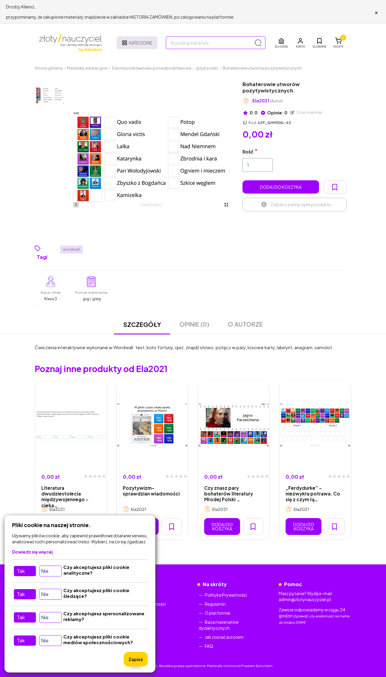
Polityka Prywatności (226, 595)
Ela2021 (267, 100)
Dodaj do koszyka (281, 187)
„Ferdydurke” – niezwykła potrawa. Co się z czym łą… (313, 493)
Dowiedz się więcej (32, 551)
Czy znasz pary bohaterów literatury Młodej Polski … (228, 493)
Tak (21, 571)
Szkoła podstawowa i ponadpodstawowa (151, 68)
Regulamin (215, 604)
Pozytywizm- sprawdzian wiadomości (151, 490)
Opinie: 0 (277, 112)
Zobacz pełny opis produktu (300, 204)
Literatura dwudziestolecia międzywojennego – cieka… (64, 496)
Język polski (207, 68)
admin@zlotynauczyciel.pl (305, 599)
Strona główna (48, 68)
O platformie (217, 613)
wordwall (71, 249)
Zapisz (135, 659)
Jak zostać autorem (224, 637)
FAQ (209, 646)
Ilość (248, 151)
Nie (45, 571)
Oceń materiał (309, 112)
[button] (300, 42)
